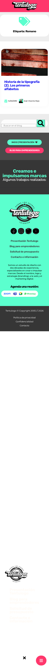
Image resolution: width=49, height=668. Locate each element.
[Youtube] (36, 231)
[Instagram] (21, 231)
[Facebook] (14, 231)
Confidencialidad (24, 321)
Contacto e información (24, 256)
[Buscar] (41, 123)
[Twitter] (28, 231)
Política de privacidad (24, 317)
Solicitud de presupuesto (24, 251)
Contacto (24, 325)
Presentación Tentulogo (24, 240)
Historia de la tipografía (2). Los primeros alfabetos (22, 85)
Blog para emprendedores (25, 246)
